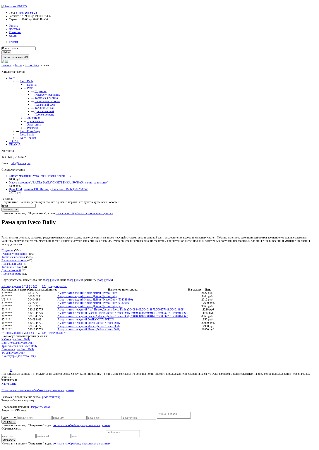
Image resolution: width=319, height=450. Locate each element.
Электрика (34, 124)
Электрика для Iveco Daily (17, 349)
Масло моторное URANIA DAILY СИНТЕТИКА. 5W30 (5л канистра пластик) (58, 182)
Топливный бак (44, 107)
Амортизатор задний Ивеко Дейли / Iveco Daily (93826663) (94, 302)
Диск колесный (44, 111)
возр (46, 279)
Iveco (12, 78)
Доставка (14, 28)
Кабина (32, 84)
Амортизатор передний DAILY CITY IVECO (85, 319)
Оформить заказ (40, 406)
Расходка (32, 127)
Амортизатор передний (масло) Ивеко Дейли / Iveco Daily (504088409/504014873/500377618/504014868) (122, 312)
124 (44, 286)
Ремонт (13, 41)
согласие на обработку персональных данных (84, 213)
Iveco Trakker (28, 137)
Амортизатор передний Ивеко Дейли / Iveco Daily (88, 322)
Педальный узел (45, 104)
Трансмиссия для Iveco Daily (19, 346)
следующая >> (58, 286)
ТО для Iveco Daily (13, 352)
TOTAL (14, 141)
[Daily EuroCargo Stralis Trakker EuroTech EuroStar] (9, 417)
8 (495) (26, 12)
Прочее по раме (44, 114)
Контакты (15, 32)
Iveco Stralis (27, 134)
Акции (13, 35)
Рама (30, 88)
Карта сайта (8, 383)
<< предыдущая (11, 286)
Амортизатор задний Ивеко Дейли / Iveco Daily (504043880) (95, 299)
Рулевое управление (47, 94)
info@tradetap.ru (20, 163)
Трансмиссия (35, 121)
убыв (55, 279)
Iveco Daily (26, 81)
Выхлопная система (47, 101)
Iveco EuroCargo (30, 131)
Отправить (9, 421)
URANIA (15, 144)
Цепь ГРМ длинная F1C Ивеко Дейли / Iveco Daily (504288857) (48, 189)
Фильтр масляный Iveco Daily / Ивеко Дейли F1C (40, 175)
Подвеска (41, 91)
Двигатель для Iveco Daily (17, 342)
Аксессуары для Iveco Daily (18, 356)
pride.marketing (51, 397)
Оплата (13, 25)
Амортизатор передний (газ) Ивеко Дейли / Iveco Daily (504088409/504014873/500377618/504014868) (120, 309)
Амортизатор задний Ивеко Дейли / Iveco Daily (87, 292)
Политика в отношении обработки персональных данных (37, 390)
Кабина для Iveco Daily (15, 339)
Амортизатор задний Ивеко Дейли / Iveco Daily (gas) (90, 306)
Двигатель (33, 117)
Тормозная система (47, 97)
